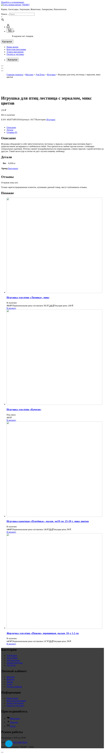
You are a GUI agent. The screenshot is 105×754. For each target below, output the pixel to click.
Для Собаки (12, 658)
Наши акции (12, 47)
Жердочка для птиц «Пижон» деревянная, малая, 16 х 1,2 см (43, 633)
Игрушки (51, 74)
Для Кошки (12, 655)
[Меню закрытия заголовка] (2, 68)
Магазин (29, 74)
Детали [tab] (10, 130)
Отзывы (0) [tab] (12, 132)
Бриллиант (13, 168)
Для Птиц (40, 74)
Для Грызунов (13, 660)
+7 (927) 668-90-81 (18, 742)
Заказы (10, 682)
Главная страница (15, 74)
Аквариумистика (15, 663)
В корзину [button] (11, 308)
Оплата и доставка (15, 54)
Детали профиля (14, 686)
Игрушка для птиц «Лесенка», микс (28, 297)
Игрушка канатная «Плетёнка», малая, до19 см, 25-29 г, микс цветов (48, 521)
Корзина (10, 679)
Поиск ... (5, 14)
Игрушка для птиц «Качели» (24, 409)
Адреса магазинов (15, 52)
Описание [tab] (11, 127)
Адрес (9, 684)
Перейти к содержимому (12, 2)
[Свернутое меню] (2, 65)
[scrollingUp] (2, 752)
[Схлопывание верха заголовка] (2, 70)
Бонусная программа (16, 49)
